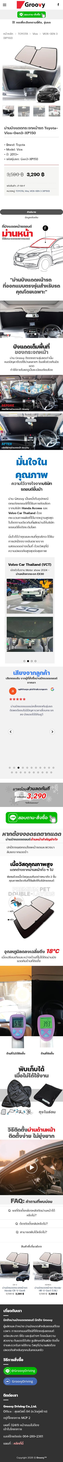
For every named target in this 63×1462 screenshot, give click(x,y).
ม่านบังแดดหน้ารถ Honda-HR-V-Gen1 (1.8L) (48, 1289)
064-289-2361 (33, 1436)
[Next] (55, 74)
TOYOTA (23, 34)
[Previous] (8, 74)
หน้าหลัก (8, 34)
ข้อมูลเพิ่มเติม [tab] (31, 217)
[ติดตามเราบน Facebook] (58, 4)
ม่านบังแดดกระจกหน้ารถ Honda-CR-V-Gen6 (14, 1289)
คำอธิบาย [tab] (31, 212)
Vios (35, 34)
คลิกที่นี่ (18, 1443)
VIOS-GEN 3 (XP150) (40, 190)
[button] (5, 5)
